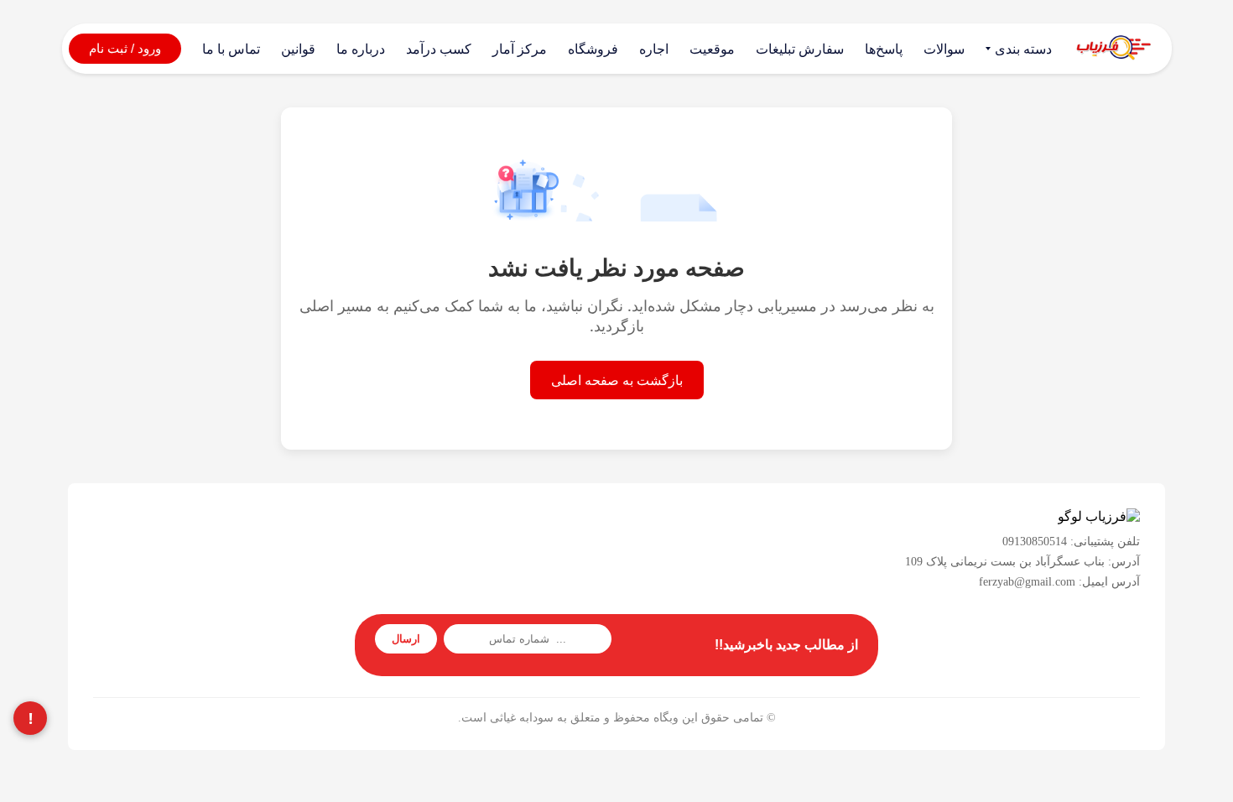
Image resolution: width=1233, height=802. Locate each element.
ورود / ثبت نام (125, 48)
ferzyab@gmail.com (1027, 581)
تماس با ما (231, 49)
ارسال (406, 639)
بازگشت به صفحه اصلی (617, 380)
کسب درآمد (438, 49)
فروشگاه (593, 49)
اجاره (654, 49)
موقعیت (712, 49)
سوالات (944, 49)
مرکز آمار (519, 49)
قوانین (298, 49)
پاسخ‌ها (884, 49)
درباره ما (360, 49)
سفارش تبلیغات (800, 49)
